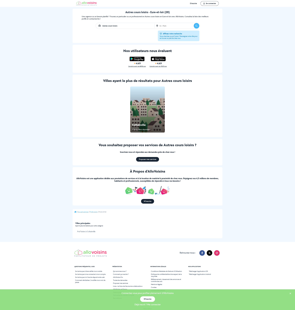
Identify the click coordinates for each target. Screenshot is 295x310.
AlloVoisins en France (120, 289)
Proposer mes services (147, 159)
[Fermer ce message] (290, 293)
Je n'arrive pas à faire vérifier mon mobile (88, 271)
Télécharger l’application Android (200, 274)
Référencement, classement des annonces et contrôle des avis (166, 280)
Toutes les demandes (120, 280)
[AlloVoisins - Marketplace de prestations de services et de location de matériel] (86, 5)
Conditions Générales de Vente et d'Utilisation (166, 271)
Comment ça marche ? (120, 274)
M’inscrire (147, 201)
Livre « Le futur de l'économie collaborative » (128, 286)
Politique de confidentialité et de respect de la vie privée (166, 275)
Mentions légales (156, 284)
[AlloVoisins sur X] (209, 253)
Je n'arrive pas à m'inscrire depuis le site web (90, 277)
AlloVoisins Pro (118, 277)
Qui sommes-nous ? (119, 271)
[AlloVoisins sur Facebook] (202, 253)
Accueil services (83, 212)
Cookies (153, 287)
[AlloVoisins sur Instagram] (217, 253)
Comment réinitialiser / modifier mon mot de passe (90, 281)
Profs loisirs (93, 212)
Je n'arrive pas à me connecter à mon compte (90, 274)
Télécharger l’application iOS (198, 271)
